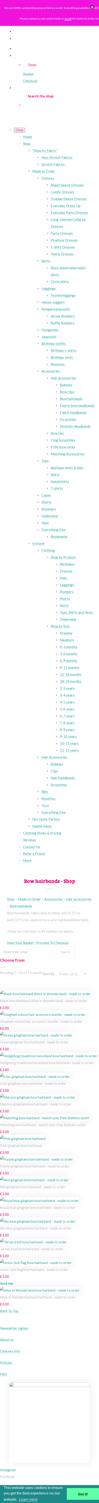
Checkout (30, 81)
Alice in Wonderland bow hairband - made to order (38, 1297)
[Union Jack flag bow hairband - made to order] (36, 1263)
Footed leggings (63, 295)
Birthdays (67, 564)
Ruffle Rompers (62, 323)
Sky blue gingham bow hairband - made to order (36, 1228)
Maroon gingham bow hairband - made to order (36, 1104)
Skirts (45, 261)
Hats (45, 523)
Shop (27, 144)
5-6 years (67, 709)
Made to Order (43, 171)
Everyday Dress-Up (66, 206)
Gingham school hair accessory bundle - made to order (41, 1021)
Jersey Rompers (63, 316)
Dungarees (49, 330)
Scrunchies (68, 419)
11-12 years (69, 750)
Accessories (50, 371)
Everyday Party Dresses (69, 212)
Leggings (48, 288)
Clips (54, 771)
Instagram (8, 1470)
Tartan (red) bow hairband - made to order (31, 1249)
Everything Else (53, 530)
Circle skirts (60, 281)
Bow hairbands (71, 399)
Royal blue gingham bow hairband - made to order (37, 1207)
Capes (46, 495)
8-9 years (67, 729)
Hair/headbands (63, 778)
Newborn (67, 640)
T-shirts (57, 488)
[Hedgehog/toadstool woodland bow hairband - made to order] (48, 1056)
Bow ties (57, 433)
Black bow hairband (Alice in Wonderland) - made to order (43, 1001)
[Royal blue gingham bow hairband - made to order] (39, 1201)
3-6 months (68, 654)
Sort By (49, 974)
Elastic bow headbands (77, 405)
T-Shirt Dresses (63, 247)
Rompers (66, 592)
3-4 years (67, 695)
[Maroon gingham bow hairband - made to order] (37, 1097)
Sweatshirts (60, 481)
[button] (92, 7)
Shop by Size (60, 626)
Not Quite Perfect (46, 819)
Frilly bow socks (63, 447)
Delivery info (10, 1351)
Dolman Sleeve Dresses (69, 199)
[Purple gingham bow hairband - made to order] (36, 1159)
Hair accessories (63, 378)
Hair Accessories (54, 757)
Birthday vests (62, 357)
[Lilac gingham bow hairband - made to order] (35, 1076)
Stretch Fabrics (53, 164)
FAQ (3, 1374)
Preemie (66, 633)
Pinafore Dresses (64, 240)
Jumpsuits (48, 337)
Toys (45, 805)
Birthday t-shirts (63, 350)
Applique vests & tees (67, 468)
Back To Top (9, 1311)
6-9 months (68, 661)
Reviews (29, 840)
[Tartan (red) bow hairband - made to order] (33, 1242)
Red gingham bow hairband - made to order (32, 1187)
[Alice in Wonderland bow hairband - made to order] (40, 1290)
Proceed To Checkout (52, 943)
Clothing (48, 550)
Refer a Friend (34, 854)
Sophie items (42, 826)
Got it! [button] (83, 1494)
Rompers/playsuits (55, 309)
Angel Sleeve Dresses (67, 185)
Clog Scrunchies (63, 440)
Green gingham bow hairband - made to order (34, 1042)
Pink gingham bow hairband (21, 1145)
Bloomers (48, 509)
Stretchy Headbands (75, 426)
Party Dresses (62, 233)
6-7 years (67, 716)
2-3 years (67, 688)
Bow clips (67, 392)
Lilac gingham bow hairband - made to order (33, 1083)
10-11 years (69, 743)
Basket (28, 74)
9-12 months (69, 667)
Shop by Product (63, 557)
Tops (45, 461)
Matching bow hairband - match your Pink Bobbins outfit (43, 1125)
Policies (6, 1363)
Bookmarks (59, 536)
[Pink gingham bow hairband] (22, 1138)
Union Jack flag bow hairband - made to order (34, 1269)
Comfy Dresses (62, 192)
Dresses (47, 178)
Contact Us (31, 847)
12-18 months (71, 674)
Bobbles (66, 385)
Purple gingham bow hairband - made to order (34, 1166)
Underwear (49, 516)
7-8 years (67, 723)
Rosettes (58, 364)
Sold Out (6, 1283)
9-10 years (68, 736)
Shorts (46, 502)
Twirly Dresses (62, 254)
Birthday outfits (53, 343)
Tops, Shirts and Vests (76, 612)
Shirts (55, 474)
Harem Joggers (53, 302)
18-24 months (71, 681)
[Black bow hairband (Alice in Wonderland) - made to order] (45, 994)
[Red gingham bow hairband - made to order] (34, 1180)
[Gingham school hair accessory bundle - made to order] (43, 1014)
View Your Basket (20, 943)
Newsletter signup (14, 1328)
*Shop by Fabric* (45, 150)
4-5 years (67, 702)
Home (27, 137)
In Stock (38, 543)
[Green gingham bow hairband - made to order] (36, 1035)
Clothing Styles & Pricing (42, 833)
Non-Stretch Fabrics (57, 157)
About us (7, 1340)
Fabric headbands (73, 412)
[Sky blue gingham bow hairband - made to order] (37, 1221)
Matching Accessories (67, 454)
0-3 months (68, 647)
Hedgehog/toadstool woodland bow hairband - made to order (47, 1063)
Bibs (44, 792)
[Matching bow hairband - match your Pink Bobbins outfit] (44, 1118)
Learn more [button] (28, 1499)
